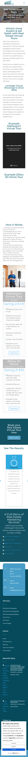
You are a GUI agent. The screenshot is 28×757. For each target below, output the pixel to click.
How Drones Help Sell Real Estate (17, 701)
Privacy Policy (6, 650)
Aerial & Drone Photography (11, 611)
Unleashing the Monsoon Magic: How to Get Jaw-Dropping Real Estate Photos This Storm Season (17, 667)
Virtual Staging (7, 623)
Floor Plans (6, 620)
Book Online (14, 438)
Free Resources (7, 641)
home (4, 638)
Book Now (14, 353)
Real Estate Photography (10, 608)
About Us (5, 644)
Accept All (14, 749)
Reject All (14, 746)
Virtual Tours (6, 617)
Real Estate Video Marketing (11, 614)
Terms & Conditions (8, 647)
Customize (13, 743)
